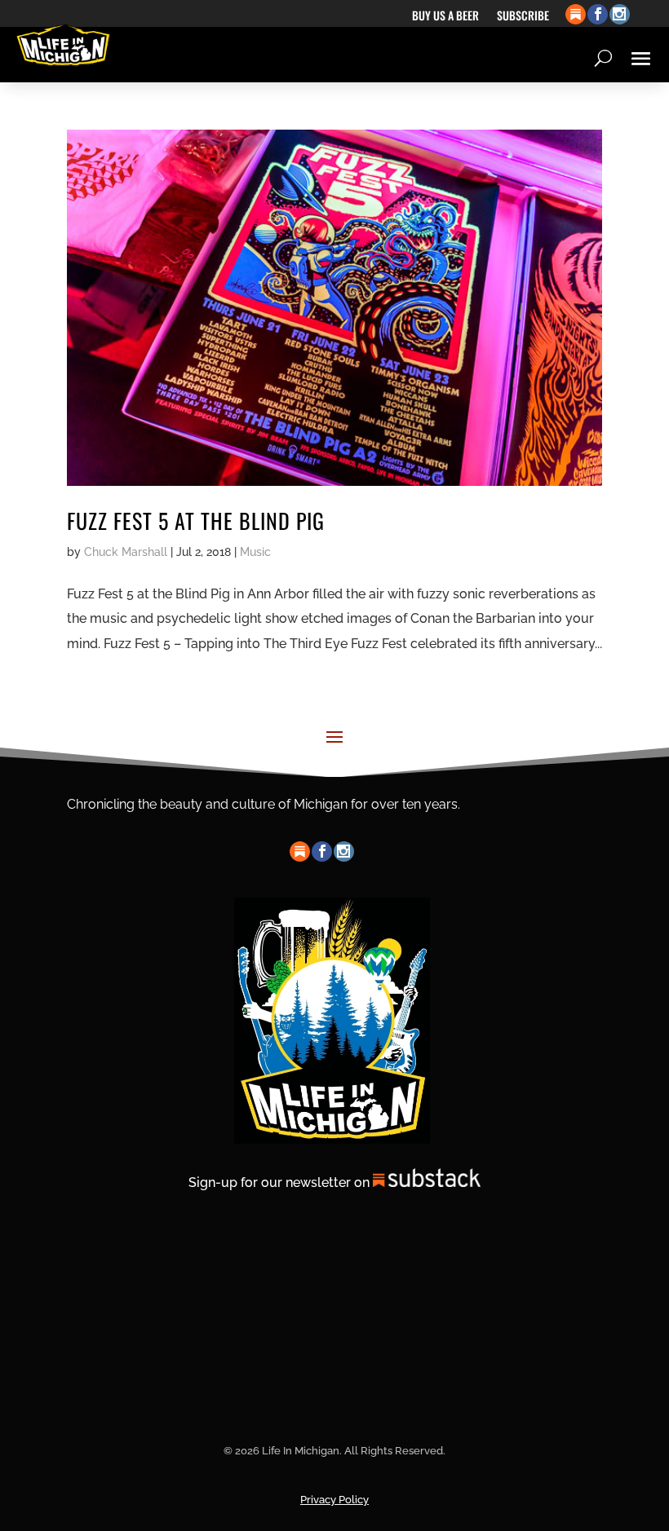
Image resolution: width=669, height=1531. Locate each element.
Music (255, 551)
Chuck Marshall (125, 551)
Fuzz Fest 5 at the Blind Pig (196, 520)
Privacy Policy (334, 1499)
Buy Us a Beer (445, 17)
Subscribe (523, 17)
